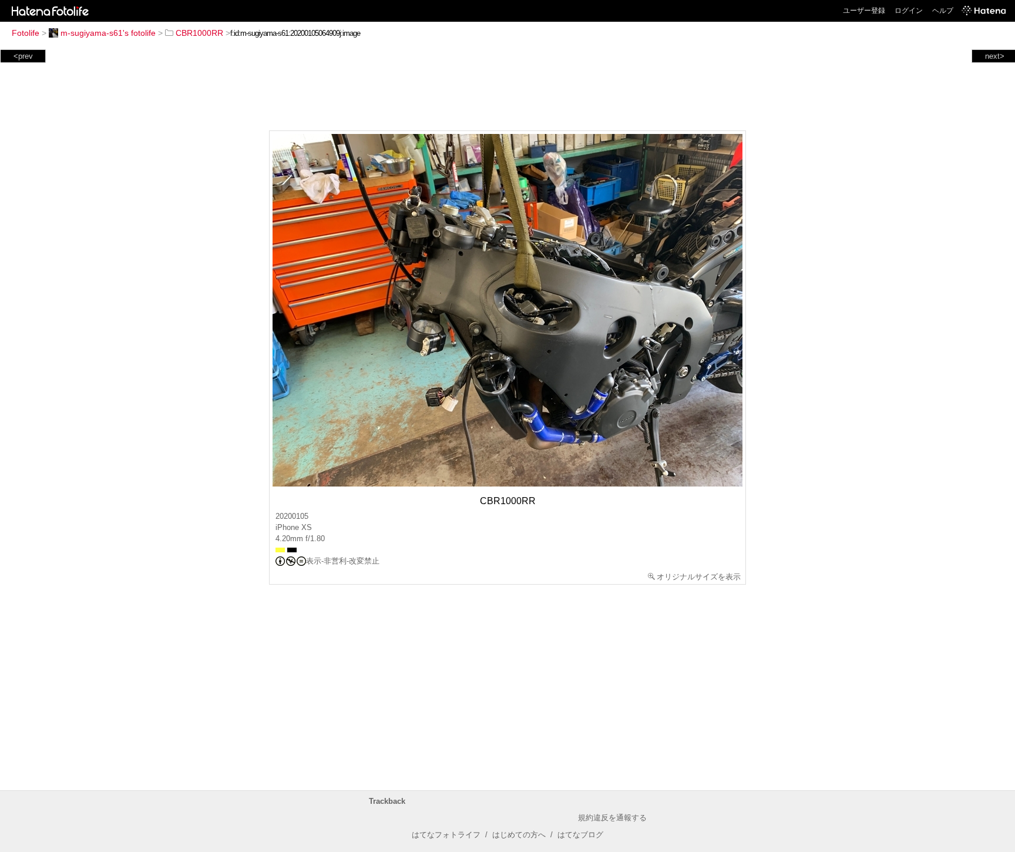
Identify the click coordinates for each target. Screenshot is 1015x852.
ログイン (909, 10)
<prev (23, 56)
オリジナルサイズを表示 (699, 576)
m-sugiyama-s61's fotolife (108, 33)
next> (994, 56)
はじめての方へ (519, 834)
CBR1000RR (199, 33)
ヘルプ (942, 10)
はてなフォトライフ (446, 834)
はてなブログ (580, 834)
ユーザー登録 (864, 10)
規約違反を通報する (612, 817)
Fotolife (25, 33)
